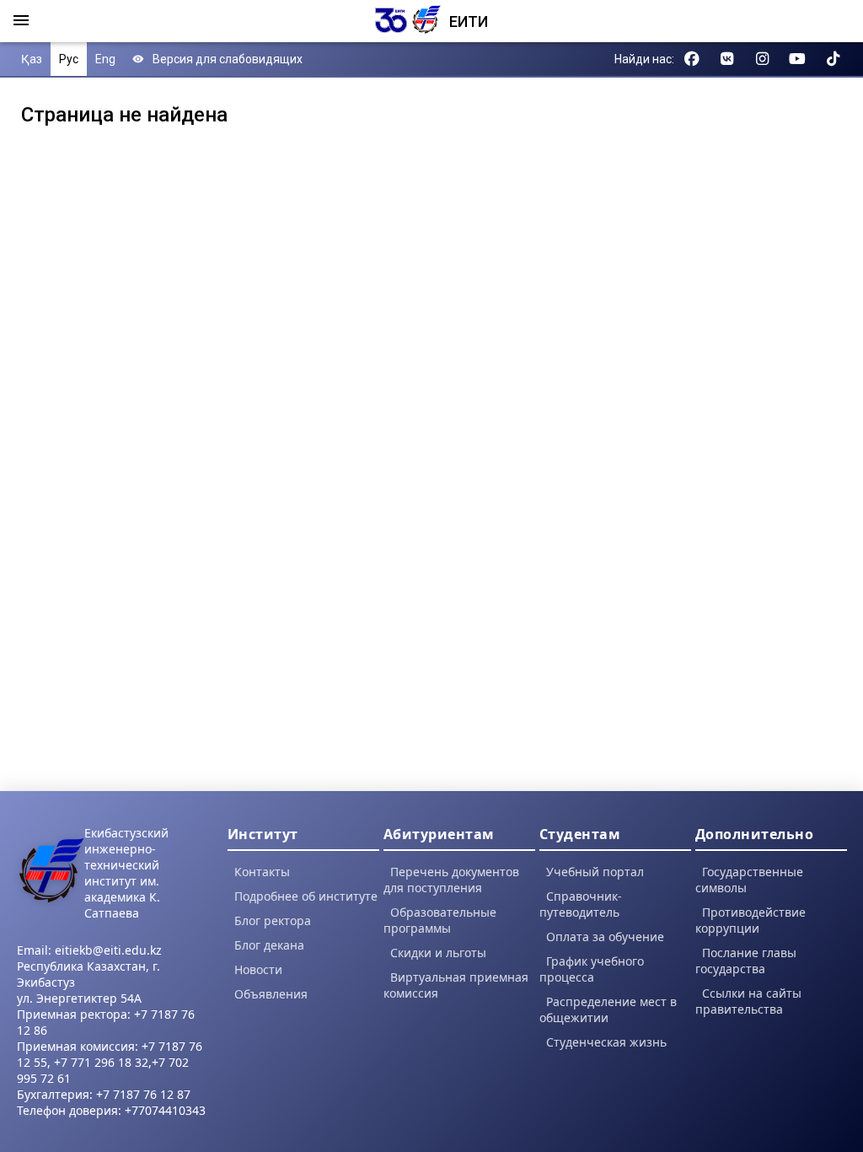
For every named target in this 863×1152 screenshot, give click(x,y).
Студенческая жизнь (606, 1042)
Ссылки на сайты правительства (748, 1001)
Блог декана (269, 945)
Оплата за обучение (605, 937)
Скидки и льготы (438, 953)
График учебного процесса (591, 969)
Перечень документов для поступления (451, 880)
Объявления (271, 994)
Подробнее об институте (306, 896)
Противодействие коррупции (750, 920)
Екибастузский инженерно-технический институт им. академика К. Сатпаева (126, 873)
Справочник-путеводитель (580, 904)
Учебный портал (595, 872)
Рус (68, 59)
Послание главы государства (745, 961)
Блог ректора (272, 920)
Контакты (262, 872)
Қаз (31, 59)
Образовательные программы (439, 920)
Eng (105, 59)
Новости (258, 969)
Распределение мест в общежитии (608, 1009)
